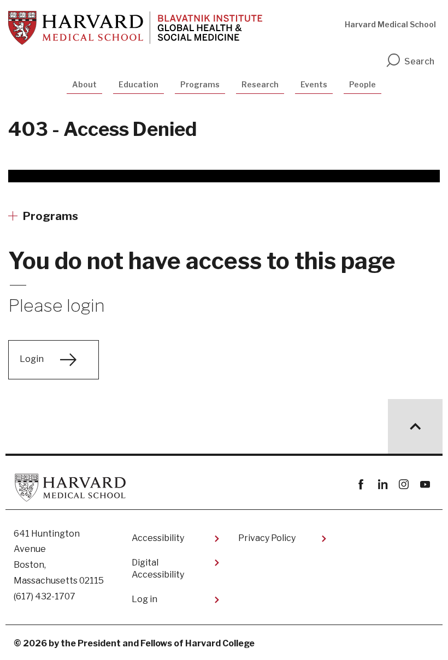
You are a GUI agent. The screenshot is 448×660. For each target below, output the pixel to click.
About (84, 84)
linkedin (382, 484)
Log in (144, 599)
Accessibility (158, 538)
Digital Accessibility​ (158, 568)
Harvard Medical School (390, 24)
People (362, 84)
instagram (403, 484)
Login (32, 359)
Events (313, 84)
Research (260, 84)
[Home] (135, 28)
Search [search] (419, 61)
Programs (200, 84)
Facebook (360, 484)
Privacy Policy (267, 538)
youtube (424, 484)
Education (138, 84)
